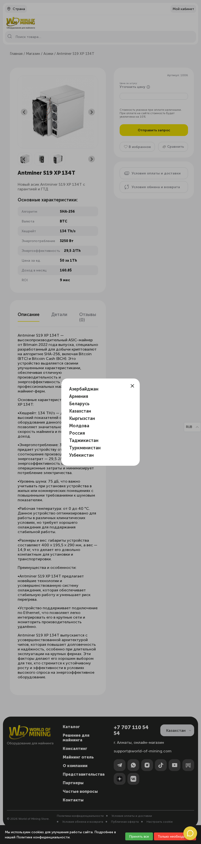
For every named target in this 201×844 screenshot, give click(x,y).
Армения (78, 396)
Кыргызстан (82, 418)
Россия (77, 433)
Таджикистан (84, 440)
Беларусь (79, 403)
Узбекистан (81, 455)
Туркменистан (85, 448)
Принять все (139, 836)
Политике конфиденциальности (43, 837)
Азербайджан (84, 389)
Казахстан (80, 411)
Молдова (79, 425)
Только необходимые (175, 836)
